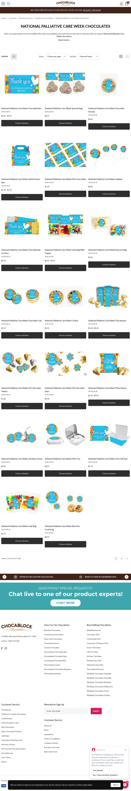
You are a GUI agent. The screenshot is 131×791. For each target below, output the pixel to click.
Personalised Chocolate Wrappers (58, 669)
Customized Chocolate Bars (55, 660)
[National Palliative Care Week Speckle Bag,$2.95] (65, 84)
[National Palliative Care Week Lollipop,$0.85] (109, 155)
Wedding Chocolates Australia (99, 678)
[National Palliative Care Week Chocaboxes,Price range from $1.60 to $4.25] (109, 296)
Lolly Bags (5, 736)
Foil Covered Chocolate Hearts (13, 749)
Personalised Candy (52, 665)
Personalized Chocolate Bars (55, 656)
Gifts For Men (92, 652)
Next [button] (126, 577)
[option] (33, 577)
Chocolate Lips (7, 753)
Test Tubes (6, 757)
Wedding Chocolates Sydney (98, 695)
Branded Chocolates (52, 630)
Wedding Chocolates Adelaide (99, 673)
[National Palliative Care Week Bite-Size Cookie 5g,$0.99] (65, 502)
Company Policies (51, 743)
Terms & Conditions (52, 739)
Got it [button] (115, 785)
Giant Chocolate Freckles (11, 731)
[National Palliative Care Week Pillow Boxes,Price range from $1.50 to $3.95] (109, 363)
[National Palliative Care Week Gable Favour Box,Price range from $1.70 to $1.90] (22, 155)
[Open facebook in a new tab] (2, 648)
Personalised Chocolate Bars (55, 652)
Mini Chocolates (7, 727)
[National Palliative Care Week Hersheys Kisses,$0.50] (22, 434)
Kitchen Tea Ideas (94, 656)
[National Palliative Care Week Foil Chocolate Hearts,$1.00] (22, 363)
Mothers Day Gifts (94, 660)
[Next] (127, 558)
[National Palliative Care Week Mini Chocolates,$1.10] (65, 155)
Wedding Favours (94, 630)
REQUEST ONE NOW (92, 10)
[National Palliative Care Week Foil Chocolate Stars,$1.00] (65, 363)
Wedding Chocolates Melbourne (100, 686)
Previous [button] (4, 577)
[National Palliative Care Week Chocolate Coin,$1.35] (22, 296)
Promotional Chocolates (53, 634)
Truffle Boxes (6, 718)
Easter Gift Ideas (94, 647)
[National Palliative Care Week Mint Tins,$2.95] (65, 434)
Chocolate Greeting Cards (11, 740)
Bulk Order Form (50, 752)
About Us (48, 726)
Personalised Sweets (52, 673)
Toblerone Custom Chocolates (13, 714)
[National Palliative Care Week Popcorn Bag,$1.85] (109, 225)
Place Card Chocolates (53, 639)
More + (4, 762)
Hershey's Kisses (8, 744)
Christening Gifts (94, 639)
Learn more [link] (87, 785)
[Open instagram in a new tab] (6, 648)
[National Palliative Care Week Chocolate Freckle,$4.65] (109, 84)
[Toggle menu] (3, 3)
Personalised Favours (95, 669)
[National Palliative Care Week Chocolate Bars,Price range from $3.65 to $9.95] (22, 84)
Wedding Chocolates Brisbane (99, 682)
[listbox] (89, 56)
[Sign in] (121, 3)
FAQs (46, 730)
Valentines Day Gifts (95, 665)
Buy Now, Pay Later (52, 747)
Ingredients (49, 734)
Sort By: (73, 56)
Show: (41, 56)
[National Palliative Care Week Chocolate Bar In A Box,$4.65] (22, 225)
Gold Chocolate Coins (10, 723)
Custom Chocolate (51, 647)
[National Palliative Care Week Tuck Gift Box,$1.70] (109, 434)
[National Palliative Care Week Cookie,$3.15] (65, 296)
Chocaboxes (6, 710)
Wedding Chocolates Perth (98, 691)
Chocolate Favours (51, 643)
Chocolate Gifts (93, 634)
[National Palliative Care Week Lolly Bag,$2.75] (22, 502)
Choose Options (22, 123)
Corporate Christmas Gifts (97, 643)
